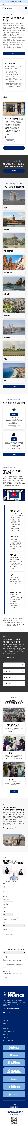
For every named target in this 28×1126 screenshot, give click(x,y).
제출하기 (6, 977)
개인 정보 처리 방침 (9, 974)
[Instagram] (6, 1012)
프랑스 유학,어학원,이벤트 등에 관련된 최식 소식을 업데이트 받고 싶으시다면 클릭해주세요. (13, 966)
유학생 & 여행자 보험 (8, 1031)
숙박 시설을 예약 (15, 541)
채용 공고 (5, 1034)
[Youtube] (4, 1012)
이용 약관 (5, 1037)
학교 (17, 515)
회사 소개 (5, 1020)
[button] (26, 8)
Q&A (4, 1026)
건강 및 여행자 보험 (16, 546)
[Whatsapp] (12, 1012)
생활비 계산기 (14, 753)
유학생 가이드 (14, 780)
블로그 (4, 1023)
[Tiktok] (9, 1012)
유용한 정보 (6, 1029)
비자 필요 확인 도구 (13, 725)
